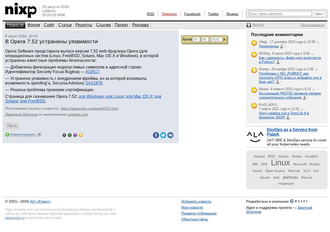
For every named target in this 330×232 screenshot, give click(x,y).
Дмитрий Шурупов (21, 114)
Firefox (297, 156)
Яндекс (232, 14)
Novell (257, 171)
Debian (283, 156)
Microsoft (299, 164)
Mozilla (314, 164)
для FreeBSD (32, 101)
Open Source (275, 171)
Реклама (140, 25)
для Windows (91, 96)
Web (276, 177)
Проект (121, 25)
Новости (15, 25)
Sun (316, 171)
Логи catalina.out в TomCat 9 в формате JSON (284, 115)
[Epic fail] (64, 134)
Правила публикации (199, 213)
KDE (264, 164)
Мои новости (192, 207)
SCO (306, 171)
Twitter (213, 14)
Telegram (169, 14)
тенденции (286, 183)
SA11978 (93, 83)
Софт (49, 25)
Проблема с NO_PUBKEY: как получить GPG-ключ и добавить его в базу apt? (290, 77)
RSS (150, 14)
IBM (255, 164)
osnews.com (78, 114)
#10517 (93, 72)
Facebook (192, 14)
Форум (33, 25)
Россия (306, 177)
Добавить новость (196, 201)
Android (259, 156)
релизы (290, 177)
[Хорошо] (75, 134)
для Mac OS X (139, 96)
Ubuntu (265, 177)
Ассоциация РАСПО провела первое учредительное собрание (290, 95)
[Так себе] (70, 134)
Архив (187, 39)
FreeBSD (311, 156)
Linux (280, 162)
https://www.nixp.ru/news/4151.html (89, 108)
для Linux (115, 96)
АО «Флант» (40, 201)
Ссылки (103, 25)
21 (285, 46)
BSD (271, 156)
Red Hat (294, 171)
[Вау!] (80, 134)
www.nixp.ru (15, 218)
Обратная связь (194, 219)
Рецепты (84, 25)
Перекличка (269, 46)
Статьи (65, 25)
